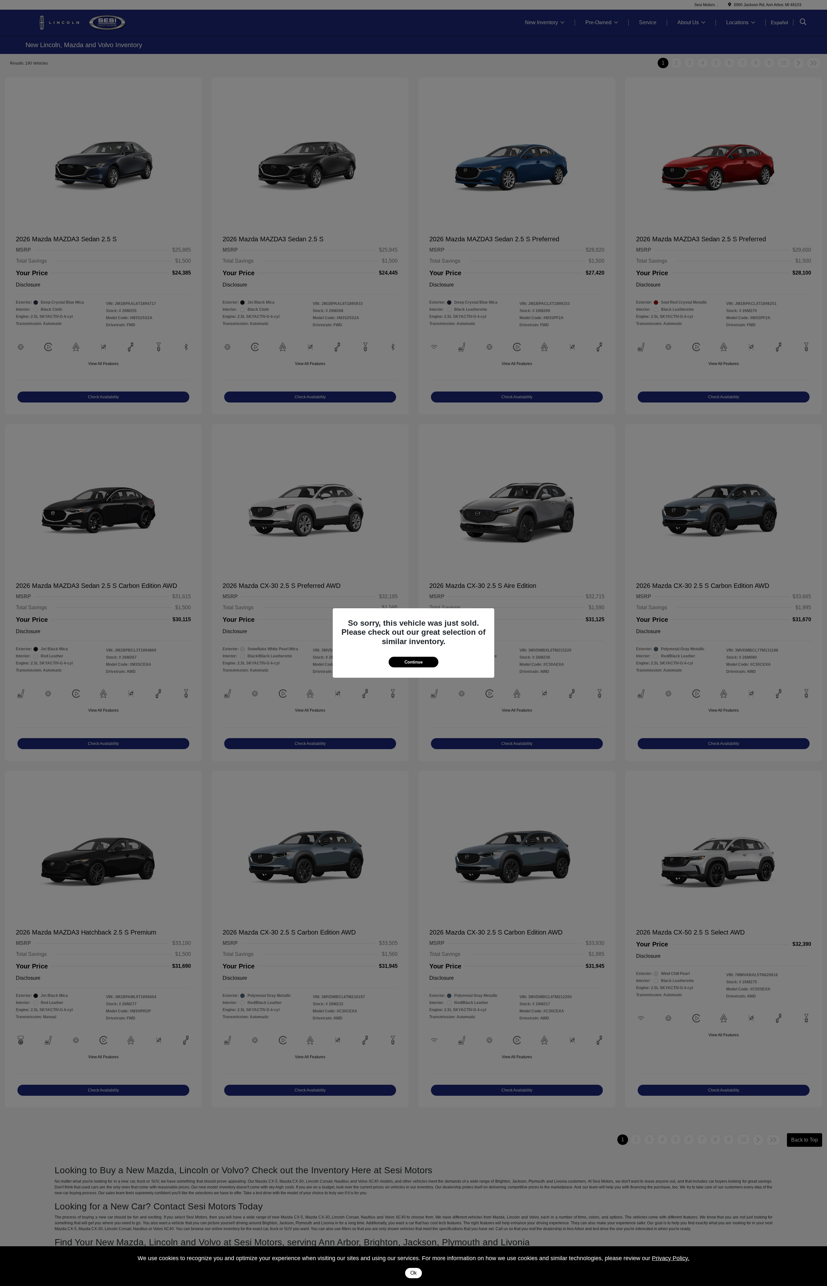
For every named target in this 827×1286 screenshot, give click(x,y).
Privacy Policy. (670, 1258)
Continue (413, 662)
